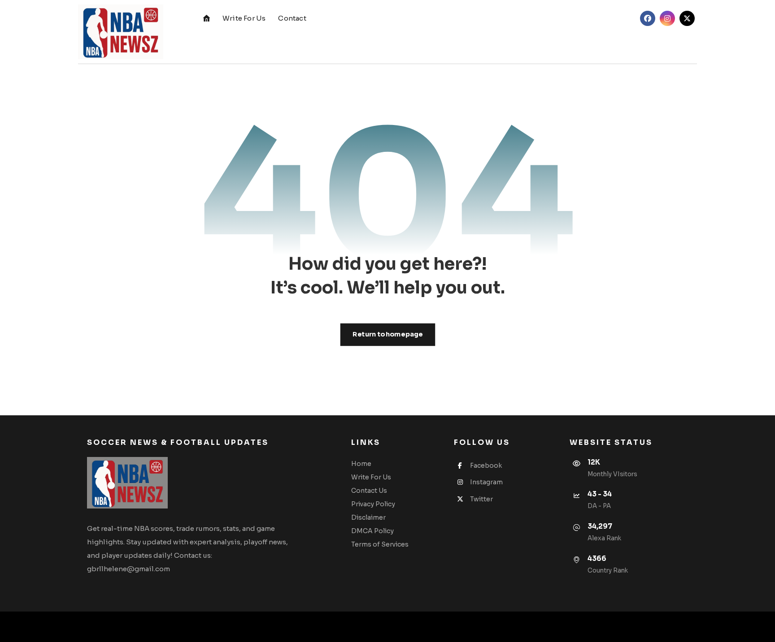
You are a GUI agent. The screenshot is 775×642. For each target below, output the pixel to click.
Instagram (486, 482)
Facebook (486, 465)
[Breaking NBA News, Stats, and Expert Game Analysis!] (120, 31)
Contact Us (369, 491)
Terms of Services (380, 544)
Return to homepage (387, 334)
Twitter (481, 499)
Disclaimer (368, 517)
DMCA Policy (372, 531)
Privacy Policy (373, 504)
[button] (647, 18)
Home (361, 464)
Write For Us (371, 477)
